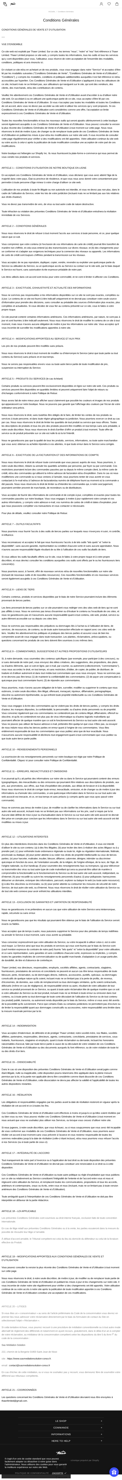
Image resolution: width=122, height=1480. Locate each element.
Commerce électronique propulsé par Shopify (78, 1460)
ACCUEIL (51, 11)
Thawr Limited (13, 4)
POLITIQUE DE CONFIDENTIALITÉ (32, 1473)
